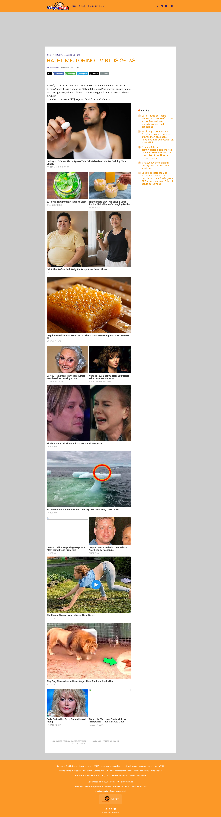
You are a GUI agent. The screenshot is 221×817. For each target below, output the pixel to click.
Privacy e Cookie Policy (67, 766)
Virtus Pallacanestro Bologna (67, 55)
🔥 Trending (143, 110)
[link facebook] (162, 6)
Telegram (83, 74)
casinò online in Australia (70, 771)
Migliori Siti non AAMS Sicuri (87, 775)
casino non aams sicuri (111, 766)
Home (49, 55)
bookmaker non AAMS (89, 766)
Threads (95, 74)
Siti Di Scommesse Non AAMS (119, 771)
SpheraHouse (114, 812)
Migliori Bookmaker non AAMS (115, 775)
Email (106, 74)
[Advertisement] (110, 29)
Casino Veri (99, 771)
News (74, 6)
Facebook (59, 74)
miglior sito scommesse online (136, 766)
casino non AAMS (141, 771)
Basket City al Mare (96, 6)
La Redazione (53, 67)
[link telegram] (166, 6)
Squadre (82, 6)
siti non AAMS (157, 766)
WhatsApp (71, 74)
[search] (172, 6)
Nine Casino (156, 771)
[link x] (158, 6)
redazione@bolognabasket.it (113, 791)
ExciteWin (87, 771)
